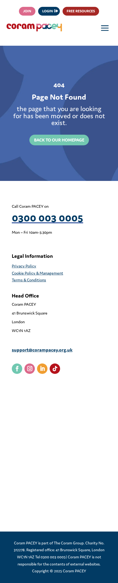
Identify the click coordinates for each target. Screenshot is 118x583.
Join (27, 11)
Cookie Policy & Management (37, 273)
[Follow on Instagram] (29, 368)
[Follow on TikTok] (55, 368)
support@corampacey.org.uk (42, 350)
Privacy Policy (24, 266)
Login (47, 11)
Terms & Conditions (29, 280)
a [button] (105, 28)
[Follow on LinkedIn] (42, 368)
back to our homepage (59, 139)
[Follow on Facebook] (17, 368)
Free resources (81, 11)
